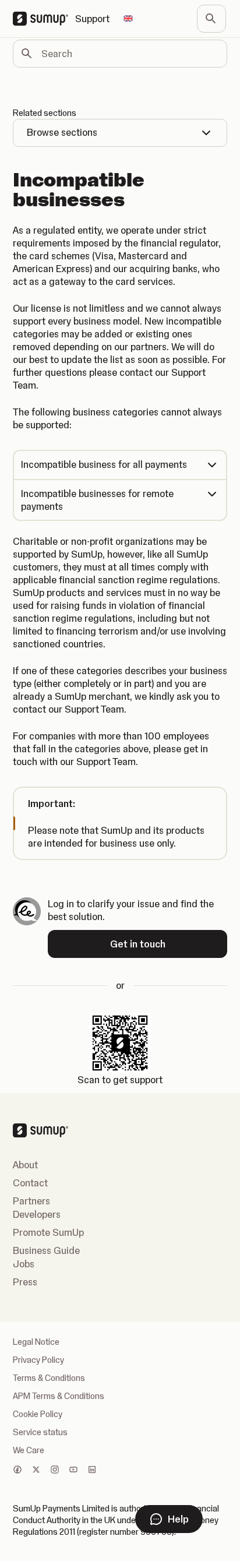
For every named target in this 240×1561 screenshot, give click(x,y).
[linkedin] (92, 1470)
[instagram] (54, 1470)
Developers (37, 1214)
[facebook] (17, 1470)
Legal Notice (36, 1342)
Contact (30, 1183)
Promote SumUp (48, 1232)
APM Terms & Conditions (58, 1396)
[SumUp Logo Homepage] (44, 18)
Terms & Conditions (49, 1378)
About (25, 1165)
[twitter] (36, 1470)
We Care (28, 1450)
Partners (31, 1201)
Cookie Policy (37, 1414)
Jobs (23, 1264)
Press (25, 1282)
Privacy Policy (38, 1360)
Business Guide (46, 1250)
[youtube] (73, 1470)
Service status (40, 1432)
